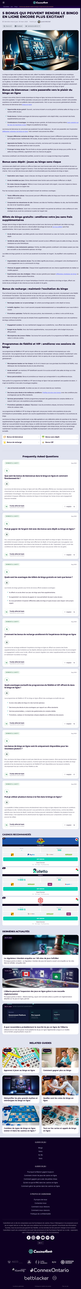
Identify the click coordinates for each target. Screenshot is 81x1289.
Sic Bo (40, 1155)
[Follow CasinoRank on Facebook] (29, 1238)
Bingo (40, 1148)
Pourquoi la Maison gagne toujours (40, 1172)
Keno (40, 1151)
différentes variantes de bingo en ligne (15, 131)
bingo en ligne (27, 104)
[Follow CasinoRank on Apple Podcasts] (52, 1238)
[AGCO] (15, 1262)
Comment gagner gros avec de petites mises (40, 1179)
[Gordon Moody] (67, 1262)
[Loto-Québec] (41, 1262)
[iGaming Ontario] (19, 1270)
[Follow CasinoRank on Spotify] (48, 1238)
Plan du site (65, 1286)
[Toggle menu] (4, 3)
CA (39, 1243)
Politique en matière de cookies (43, 1286)
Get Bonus (40, 859)
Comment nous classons (40, 1210)
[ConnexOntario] (49, 1270)
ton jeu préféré (57, 227)
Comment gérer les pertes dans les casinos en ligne (40, 1186)
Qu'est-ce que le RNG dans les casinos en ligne (40, 1182)
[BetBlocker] (36, 1278)
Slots (40, 1158)
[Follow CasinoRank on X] (38, 1238)
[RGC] (54, 1262)
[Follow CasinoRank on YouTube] (43, 1238)
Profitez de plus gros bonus (52, 392)
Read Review (40, 862)
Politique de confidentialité (41, 1214)
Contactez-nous (40, 1203)
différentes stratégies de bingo (66, 274)
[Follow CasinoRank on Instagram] (33, 1238)
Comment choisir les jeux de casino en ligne (40, 1175)
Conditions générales (18, 1286)
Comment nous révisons (40, 1207)
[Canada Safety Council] (29, 1262)
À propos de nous (40, 1199)
